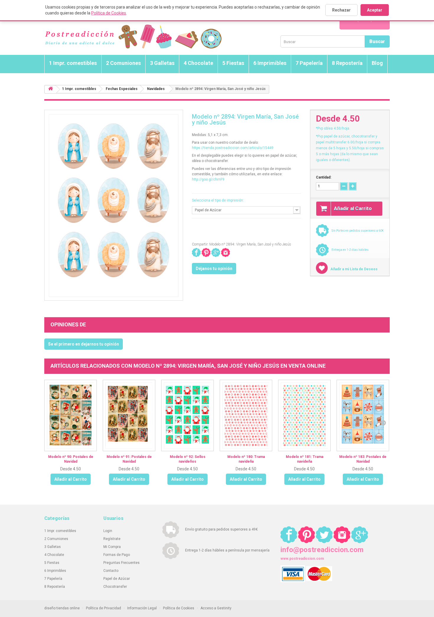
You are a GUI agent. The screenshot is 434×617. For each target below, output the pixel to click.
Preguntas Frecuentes (121, 563)
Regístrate (111, 539)
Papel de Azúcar (116, 579)
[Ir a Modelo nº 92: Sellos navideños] (187, 415)
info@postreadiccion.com (321, 550)
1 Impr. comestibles (73, 63)
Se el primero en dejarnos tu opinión (83, 344)
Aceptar (374, 10)
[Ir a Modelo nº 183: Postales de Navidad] (363, 415)
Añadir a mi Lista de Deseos (353, 269)
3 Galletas (162, 63)
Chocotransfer (115, 587)
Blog (377, 63)
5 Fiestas (233, 63)
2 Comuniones (123, 63)
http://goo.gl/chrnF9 (208, 179)
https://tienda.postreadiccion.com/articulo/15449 (232, 148)
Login (107, 531)
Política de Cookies (108, 13)
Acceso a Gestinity (215, 608)
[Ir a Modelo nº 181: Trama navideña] (304, 415)
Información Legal (142, 608)
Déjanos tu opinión (214, 268)
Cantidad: (323, 177)
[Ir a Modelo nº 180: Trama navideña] (246, 415)
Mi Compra (112, 547)
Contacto (110, 571)
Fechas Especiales (122, 89)
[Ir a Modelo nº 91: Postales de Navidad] (129, 415)
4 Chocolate (198, 63)
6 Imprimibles (269, 63)
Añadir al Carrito (70, 479)
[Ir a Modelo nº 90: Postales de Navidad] (70, 415)
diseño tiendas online (62, 608)
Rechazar (341, 10)
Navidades (156, 89)
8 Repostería (347, 63)
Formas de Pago (116, 555)
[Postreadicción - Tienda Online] (133, 36)
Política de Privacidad (103, 608)
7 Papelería (309, 63)
